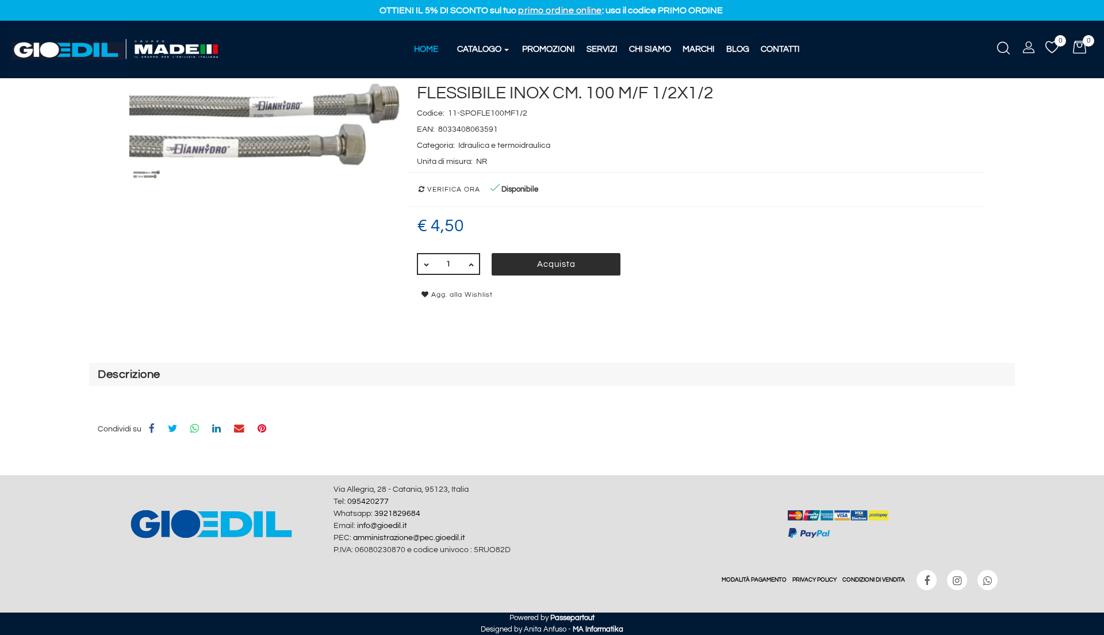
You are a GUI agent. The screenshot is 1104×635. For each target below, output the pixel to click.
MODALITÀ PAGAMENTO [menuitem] (754, 580)
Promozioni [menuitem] (548, 49)
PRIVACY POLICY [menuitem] (814, 580)
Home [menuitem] (426, 49)
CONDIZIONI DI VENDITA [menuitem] (873, 580)
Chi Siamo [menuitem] (650, 49)
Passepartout (572, 618)
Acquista (556, 264)
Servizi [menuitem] (602, 49)
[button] (264, 124)
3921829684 (397, 514)
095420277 (368, 502)
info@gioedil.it (382, 526)
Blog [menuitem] (737, 49)
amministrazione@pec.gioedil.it (409, 538)
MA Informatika (598, 629)
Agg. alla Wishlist (461, 295)
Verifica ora (452, 189)
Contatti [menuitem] (780, 49)
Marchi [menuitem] (699, 49)
